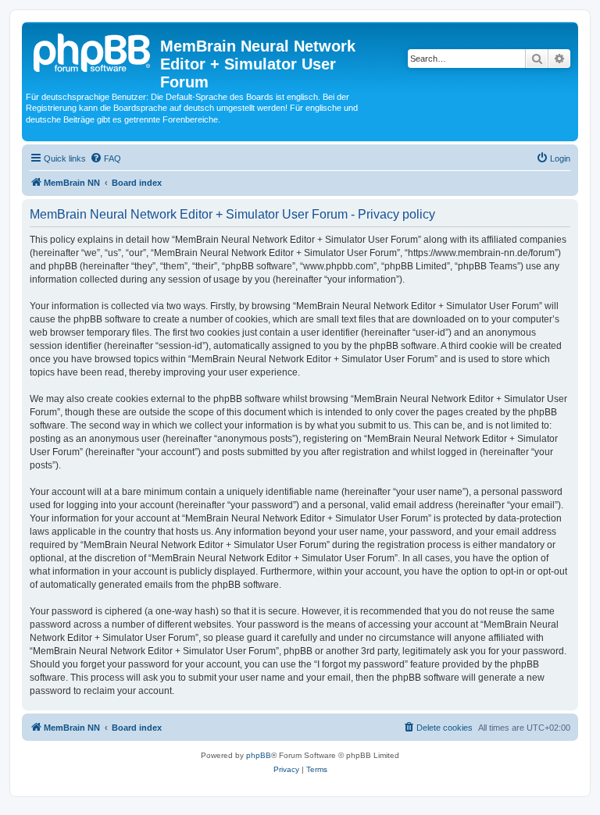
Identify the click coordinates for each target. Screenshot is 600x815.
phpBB (258, 755)
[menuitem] (105, 158)
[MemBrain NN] (93, 51)
